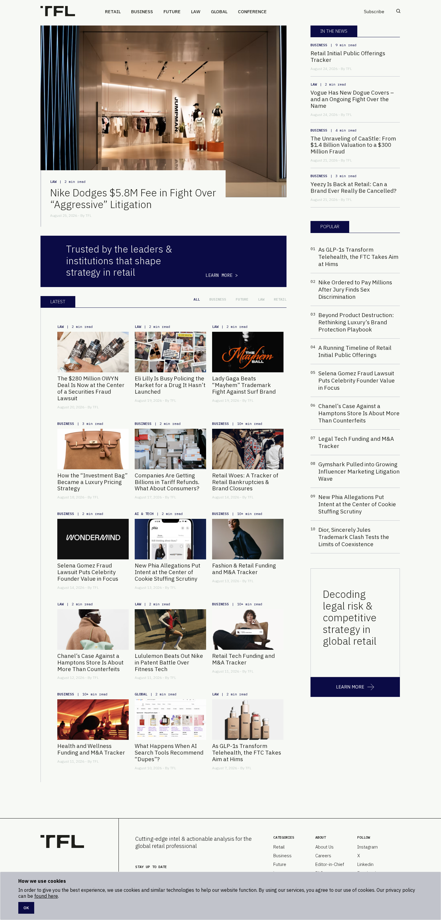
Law (195, 11)
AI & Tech (144, 513)
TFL (89, 215)
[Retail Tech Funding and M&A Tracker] (247, 629)
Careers (323, 855)
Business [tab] (217, 299)
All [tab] (197, 299)
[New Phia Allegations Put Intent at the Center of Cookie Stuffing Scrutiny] (170, 539)
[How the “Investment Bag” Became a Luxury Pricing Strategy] (93, 449)
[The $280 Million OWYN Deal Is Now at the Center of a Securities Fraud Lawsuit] (93, 352)
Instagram (367, 847)
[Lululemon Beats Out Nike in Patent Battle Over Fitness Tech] (170, 629)
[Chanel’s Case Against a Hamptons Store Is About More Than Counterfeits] (93, 629)
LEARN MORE (350, 687)
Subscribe (374, 11)
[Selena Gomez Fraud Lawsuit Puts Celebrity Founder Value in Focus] (93, 539)
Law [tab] (261, 299)
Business (142, 11)
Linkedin (365, 864)
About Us (324, 847)
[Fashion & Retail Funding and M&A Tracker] (247, 539)
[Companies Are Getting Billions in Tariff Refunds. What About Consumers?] (170, 449)
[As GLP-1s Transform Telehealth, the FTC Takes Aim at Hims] (247, 719)
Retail (113, 11)
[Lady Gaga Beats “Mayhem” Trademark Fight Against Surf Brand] (247, 352)
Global (219, 11)
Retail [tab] (280, 299)
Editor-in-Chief (329, 864)
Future (172, 11)
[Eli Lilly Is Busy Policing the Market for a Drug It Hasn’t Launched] (170, 352)
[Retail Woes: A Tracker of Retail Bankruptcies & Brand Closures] (247, 449)
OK (26, 907)
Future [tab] (242, 299)
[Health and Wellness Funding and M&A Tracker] (93, 719)
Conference (252, 11)
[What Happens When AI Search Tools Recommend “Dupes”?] (170, 719)
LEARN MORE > (222, 275)
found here (46, 896)
